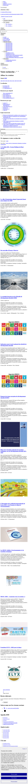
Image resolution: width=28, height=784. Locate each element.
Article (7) (5, 103)
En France (5, 720)
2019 (18, 80)
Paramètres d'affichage (8, 20)
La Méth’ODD (9, 61)
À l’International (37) (7, 88)
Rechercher (3, 9)
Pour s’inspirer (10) (7, 96)
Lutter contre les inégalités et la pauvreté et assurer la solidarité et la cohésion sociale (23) (14, 125)
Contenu (5, 2)
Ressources (6, 58)
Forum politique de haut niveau (12, 56)
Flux (5, 711)
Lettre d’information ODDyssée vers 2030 (14, 57)
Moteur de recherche (7, 4)
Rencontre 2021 (9, 47)
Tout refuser (15, 778)
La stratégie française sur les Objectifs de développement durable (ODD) (11, 297)
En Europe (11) (6, 87)
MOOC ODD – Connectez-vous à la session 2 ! (13, 596)
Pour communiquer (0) (7, 93)
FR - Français (8, 24)
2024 (6, 80)
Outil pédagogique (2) (7, 106)
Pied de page (5, 5)
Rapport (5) (5, 107)
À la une (5, 51)
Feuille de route (6, 40)
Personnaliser (16, 782)
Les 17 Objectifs (6, 39)
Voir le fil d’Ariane (4, 64)
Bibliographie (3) (6, 104)
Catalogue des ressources (11, 60)
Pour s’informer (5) (7, 95)
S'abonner (5, 702)
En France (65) (6, 85)
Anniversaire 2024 (6, 731)
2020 (5, 78)
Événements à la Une (10, 53)
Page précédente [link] (6, 689)
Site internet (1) (6, 108)
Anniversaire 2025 (6, 729)
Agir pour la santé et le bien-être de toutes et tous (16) (14, 123)
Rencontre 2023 (9, 45)
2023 (9, 80)
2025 (4, 80)
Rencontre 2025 (9, 43)
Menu (4, 1)
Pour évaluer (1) (6, 94)
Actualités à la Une (10, 52)
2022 (11, 80)
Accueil (4, 37)
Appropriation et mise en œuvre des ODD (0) (12, 126)
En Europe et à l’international (8, 721)
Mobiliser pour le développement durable (14, 55)
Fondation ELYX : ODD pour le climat (11, 647)
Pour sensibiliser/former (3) (8, 97)
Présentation (5, 717)
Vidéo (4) (5, 110)
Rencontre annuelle (7, 41)
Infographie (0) (6, 105)
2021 (13, 80)
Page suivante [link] (6, 693)
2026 (2, 80)
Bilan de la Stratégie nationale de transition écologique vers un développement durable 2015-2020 (14, 451)
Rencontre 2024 (9, 44)
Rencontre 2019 (9, 50)
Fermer (2, 28)
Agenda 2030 (6, 38)
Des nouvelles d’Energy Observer (9, 250)
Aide (4, 18)
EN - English (8, 25)
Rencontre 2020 (9, 49)
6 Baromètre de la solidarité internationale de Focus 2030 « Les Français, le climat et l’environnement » (13, 505)
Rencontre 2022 (9, 46)
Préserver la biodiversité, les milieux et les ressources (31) (15, 115)
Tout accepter (16, 775)
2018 (20, 80)
